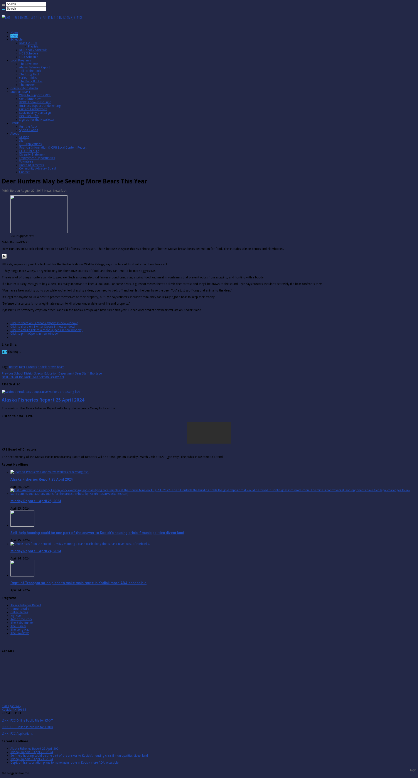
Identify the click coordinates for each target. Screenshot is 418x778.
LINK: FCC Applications (17, 733)
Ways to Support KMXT (35, 95)
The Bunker (27, 84)
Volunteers (26, 161)
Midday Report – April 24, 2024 (35, 551)
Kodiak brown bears (51, 367)
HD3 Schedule (28, 57)
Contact (24, 172)
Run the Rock (28, 126)
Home (14, 32)
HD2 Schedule (28, 53)
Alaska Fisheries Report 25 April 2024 (43, 400)
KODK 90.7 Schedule (33, 50)
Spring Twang (28, 130)
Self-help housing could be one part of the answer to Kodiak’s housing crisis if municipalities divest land (97, 533)
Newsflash (60, 190)
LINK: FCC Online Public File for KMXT (27, 720)
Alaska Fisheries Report (34, 67)
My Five (15, 615)
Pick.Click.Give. (29, 116)
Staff (22, 140)
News (14, 36)
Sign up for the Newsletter (36, 119)
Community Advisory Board (37, 168)
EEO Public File (29, 151)
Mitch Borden (11, 190)
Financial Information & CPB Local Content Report (52, 147)
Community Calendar (24, 88)
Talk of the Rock (30, 71)
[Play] (4, 257)
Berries (13, 367)
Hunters (31, 367)
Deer (22, 367)
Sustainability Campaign (35, 112)
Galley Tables (28, 78)
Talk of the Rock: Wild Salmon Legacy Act (33, 377)
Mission (24, 137)
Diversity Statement (32, 154)
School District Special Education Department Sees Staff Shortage (52, 373)
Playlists (33, 46)
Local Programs (20, 60)
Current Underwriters (33, 109)
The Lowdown (28, 64)
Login (413, 769)
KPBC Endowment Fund (35, 102)
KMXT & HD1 (28, 43)
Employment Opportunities (37, 158)
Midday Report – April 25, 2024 (35, 501)
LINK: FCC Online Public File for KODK (27, 727)
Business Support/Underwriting (40, 105)
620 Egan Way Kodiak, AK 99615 (14, 707)
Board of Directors (31, 165)
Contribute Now (29, 98)
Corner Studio (19, 608)
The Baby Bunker (30, 81)
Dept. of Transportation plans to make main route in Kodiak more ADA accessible (78, 583)
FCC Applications (30, 144)
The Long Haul (29, 74)
